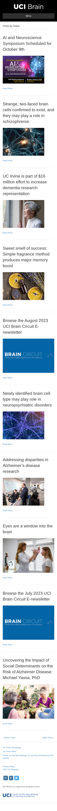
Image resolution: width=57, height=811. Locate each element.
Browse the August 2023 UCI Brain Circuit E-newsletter (25, 326)
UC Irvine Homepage (12, 747)
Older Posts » (48, 737)
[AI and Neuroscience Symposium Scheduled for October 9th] (23, 69)
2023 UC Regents (10, 769)
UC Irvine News (9, 751)
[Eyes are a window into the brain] (28, 555)
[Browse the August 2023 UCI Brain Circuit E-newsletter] (28, 355)
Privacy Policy (9, 766)
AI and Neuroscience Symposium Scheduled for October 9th (27, 43)
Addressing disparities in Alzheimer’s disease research (25, 465)
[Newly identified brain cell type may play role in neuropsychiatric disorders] (23, 425)
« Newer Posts (9, 737)
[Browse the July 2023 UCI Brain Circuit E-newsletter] (28, 622)
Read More (8, 88)
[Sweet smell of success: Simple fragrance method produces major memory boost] (23, 286)
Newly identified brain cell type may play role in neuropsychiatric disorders (27, 399)
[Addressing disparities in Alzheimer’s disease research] (23, 491)
